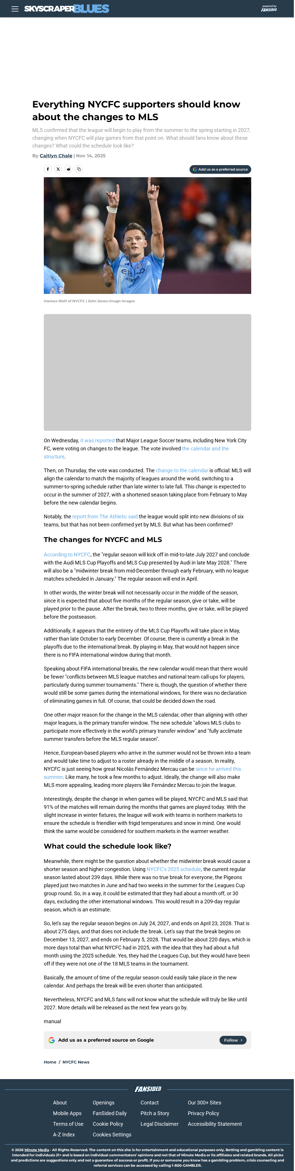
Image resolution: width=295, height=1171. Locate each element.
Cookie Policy (108, 1124)
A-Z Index (64, 1135)
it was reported (97, 440)
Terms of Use (68, 1124)
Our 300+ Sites (204, 1103)
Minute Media (36, 1150)
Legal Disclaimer (160, 1124)
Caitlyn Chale (56, 155)
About (60, 1103)
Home (50, 1062)
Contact (150, 1103)
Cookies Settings (112, 1135)
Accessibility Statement (215, 1124)
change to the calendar (182, 470)
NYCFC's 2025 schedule (174, 869)
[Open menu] (15, 8)
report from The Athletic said (105, 516)
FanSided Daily (110, 1113)
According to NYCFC (67, 554)
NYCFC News (76, 1062)
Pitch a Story (155, 1113)
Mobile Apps (67, 1113)
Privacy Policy (203, 1113)
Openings (103, 1103)
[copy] (79, 169)
